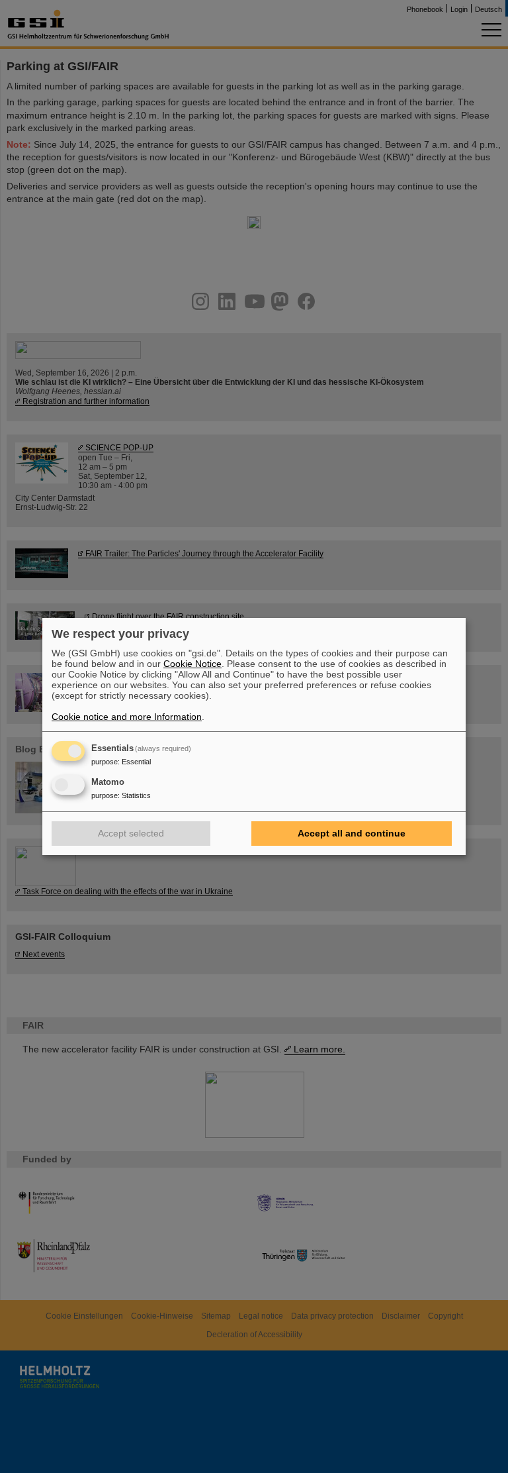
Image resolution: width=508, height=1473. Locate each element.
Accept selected (131, 833)
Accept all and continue (351, 833)
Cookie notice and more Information (127, 716)
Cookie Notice (192, 663)
